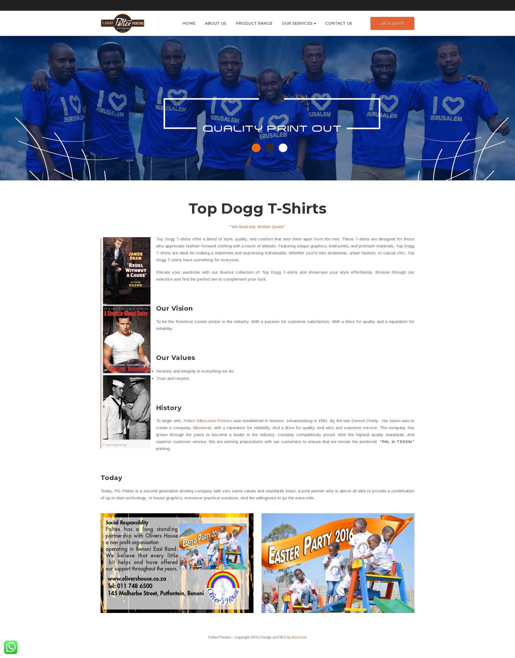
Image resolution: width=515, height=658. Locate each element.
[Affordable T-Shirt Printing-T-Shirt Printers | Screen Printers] (123, 23)
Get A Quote (392, 23)
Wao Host (299, 637)
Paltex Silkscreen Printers (207, 420)
